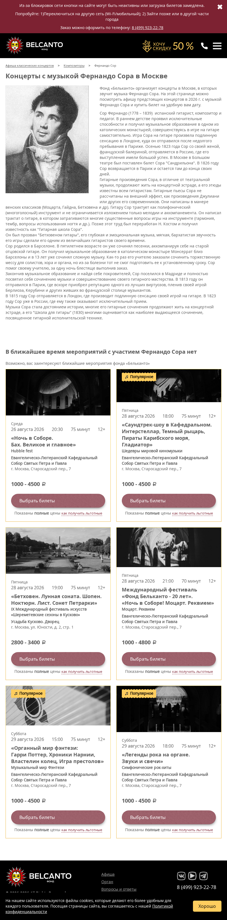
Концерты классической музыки (35, 45)
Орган (107, 881)
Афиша (108, 874)
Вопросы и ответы (118, 889)
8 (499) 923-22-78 (147, 27)
